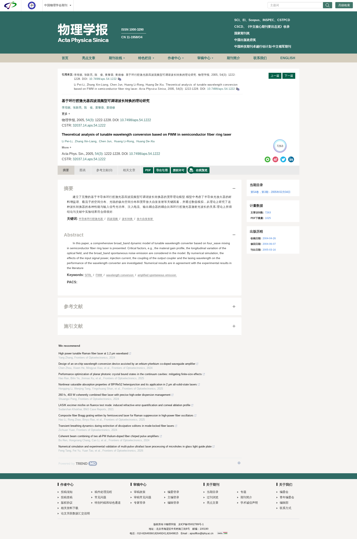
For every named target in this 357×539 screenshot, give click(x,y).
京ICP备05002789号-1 (191, 524)
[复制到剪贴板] (119, 78)
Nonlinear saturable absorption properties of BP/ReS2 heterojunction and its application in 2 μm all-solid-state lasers (127, 384)
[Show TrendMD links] (239, 463)
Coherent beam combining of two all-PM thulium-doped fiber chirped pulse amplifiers (108, 436)
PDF (148, 170)
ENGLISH (287, 58)
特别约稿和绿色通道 (108, 502)
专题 (243, 492)
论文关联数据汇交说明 (75, 513)
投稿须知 (67, 492)
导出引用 (162, 170)
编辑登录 (173, 502)
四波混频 (113, 218)
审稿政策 (139, 492)
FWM (99, 275)
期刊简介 (233, 58)
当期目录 (212, 492)
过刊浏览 (212, 497)
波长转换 (127, 218)
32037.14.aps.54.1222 (89, 125)
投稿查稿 (67, 497)
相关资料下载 (69, 508)
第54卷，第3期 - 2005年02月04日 (270, 192)
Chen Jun (105, 141)
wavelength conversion (120, 275)
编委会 (284, 492)
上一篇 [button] (275, 75)
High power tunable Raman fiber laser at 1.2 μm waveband (93, 353)
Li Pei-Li (67, 141)
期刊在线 (115, 58)
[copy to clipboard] (237, 88)
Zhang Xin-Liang (85, 141)
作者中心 (174, 58)
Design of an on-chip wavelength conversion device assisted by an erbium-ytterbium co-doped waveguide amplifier (126, 363)
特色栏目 (144, 58)
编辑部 (284, 502)
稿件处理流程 (103, 492)
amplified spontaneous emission (157, 275)
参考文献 (104, 170)
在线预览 (201, 170)
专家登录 (139, 502)
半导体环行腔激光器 (91, 218)
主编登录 (173, 497)
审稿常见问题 (142, 497)
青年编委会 (287, 497)
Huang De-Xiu (145, 141)
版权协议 (67, 502)
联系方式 (285, 508)
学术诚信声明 (249, 502)
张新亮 (77, 107)
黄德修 (110, 107)
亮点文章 (88, 58)
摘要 (66, 170)
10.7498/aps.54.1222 (103, 78)
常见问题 (100, 497)
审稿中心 (204, 58)
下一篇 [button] (288, 75)
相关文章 (129, 170)
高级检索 (344, 5)
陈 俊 (88, 107)
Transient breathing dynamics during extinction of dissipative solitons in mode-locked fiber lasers (116, 425)
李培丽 (66, 107)
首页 (65, 58)
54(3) (89, 120)
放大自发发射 (145, 218)
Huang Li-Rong (124, 141)
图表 (83, 170)
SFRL (88, 275)
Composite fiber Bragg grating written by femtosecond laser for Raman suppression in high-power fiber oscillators (125, 415)
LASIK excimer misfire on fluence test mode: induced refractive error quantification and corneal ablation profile (124, 405)
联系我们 (260, 58)
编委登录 (173, 492)
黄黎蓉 (99, 107)
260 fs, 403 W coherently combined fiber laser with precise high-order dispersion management (114, 394)
